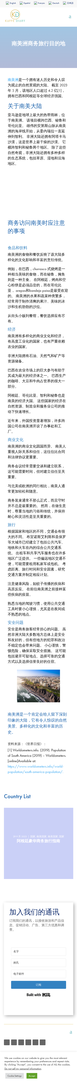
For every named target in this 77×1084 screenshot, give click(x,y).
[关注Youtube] (21, 1042)
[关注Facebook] (14, 1042)
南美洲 (13, 79)
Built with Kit (38, 995)
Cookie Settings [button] (15, 1075)
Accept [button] (32, 1075)
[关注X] (42, 1042)
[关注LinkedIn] (35, 1042)
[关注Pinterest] (28, 1042)
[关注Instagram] (7, 1042)
